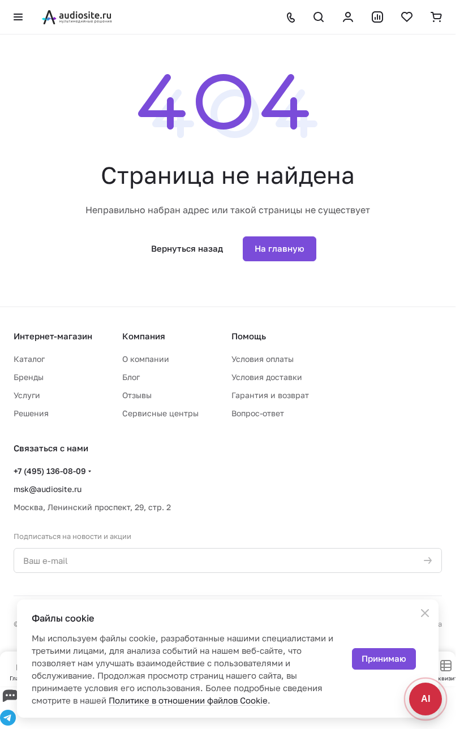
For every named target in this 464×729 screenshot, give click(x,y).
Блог (131, 377)
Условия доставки (266, 377)
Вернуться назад (187, 248)
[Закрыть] (425, 613)
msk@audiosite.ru (47, 489)
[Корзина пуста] (436, 17)
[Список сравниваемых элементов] (377, 17)
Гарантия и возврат (270, 395)
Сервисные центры (160, 413)
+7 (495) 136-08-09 (50, 471)
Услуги (27, 395)
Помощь (248, 336)
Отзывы (137, 395)
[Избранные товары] (407, 17)
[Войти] (348, 17)
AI (425, 699)
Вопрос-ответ (257, 413)
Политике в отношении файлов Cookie (188, 700)
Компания (143, 336)
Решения (31, 413)
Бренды (29, 377)
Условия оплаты (262, 359)
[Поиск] (318, 17)
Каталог (29, 359)
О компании (145, 359)
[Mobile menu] (18, 17)
